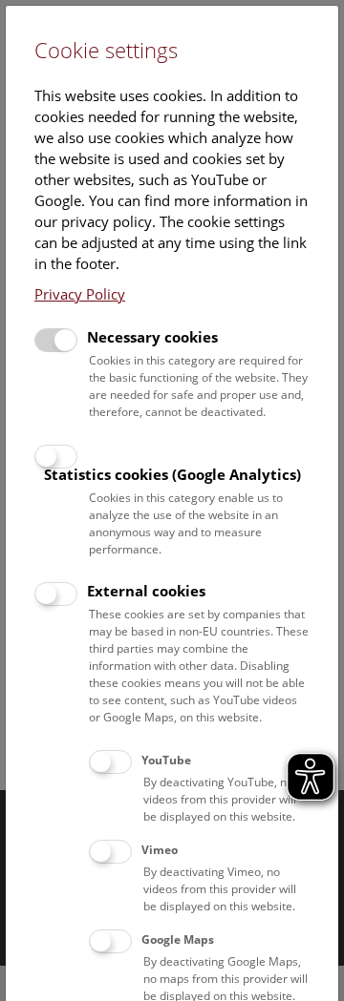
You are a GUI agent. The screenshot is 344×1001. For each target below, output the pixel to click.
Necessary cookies (152, 336)
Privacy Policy (79, 293)
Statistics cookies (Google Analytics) (172, 474)
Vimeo (159, 850)
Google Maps (177, 939)
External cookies (146, 590)
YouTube (166, 760)
